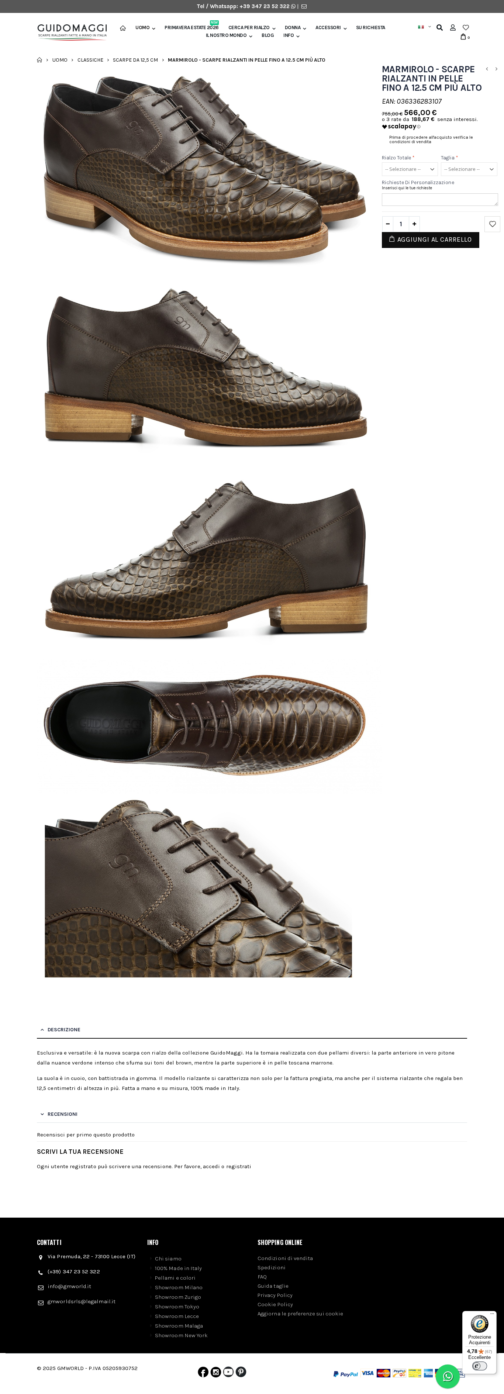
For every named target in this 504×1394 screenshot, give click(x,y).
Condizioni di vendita (285, 1258)
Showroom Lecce (177, 1316)
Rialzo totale (398, 158)
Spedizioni (272, 1267)
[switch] (479, 1366)
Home (39, 59)
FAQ (262, 1276)
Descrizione (64, 1029)
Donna (293, 27)
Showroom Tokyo (177, 1306)
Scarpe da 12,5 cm (135, 59)
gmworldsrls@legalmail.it (81, 1301)
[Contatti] (304, 6)
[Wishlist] (466, 27)
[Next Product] (496, 69)
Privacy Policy (275, 1295)
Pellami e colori (175, 1277)
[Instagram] (215, 1373)
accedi (211, 1166)
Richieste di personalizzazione (418, 182)
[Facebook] (203, 1373)
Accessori (328, 27)
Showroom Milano (179, 1287)
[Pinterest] (240, 1373)
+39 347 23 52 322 (265, 6)
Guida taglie (273, 1286)
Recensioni (62, 1114)
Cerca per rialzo (249, 27)
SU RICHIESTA (370, 27)
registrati (239, 1166)
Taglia (449, 158)
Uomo (142, 27)
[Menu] (492, 1315)
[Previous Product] (487, 69)
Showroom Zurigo (178, 1297)
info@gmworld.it (69, 1286)
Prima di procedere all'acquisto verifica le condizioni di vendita (431, 139)
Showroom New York (181, 1335)
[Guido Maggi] (69, 32)
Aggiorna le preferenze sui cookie (300, 1313)
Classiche (90, 59)
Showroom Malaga (179, 1325)
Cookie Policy (275, 1304)
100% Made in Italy (178, 1268)
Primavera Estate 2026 (192, 27)
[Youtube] (228, 1373)
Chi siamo (168, 1258)
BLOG (268, 35)
